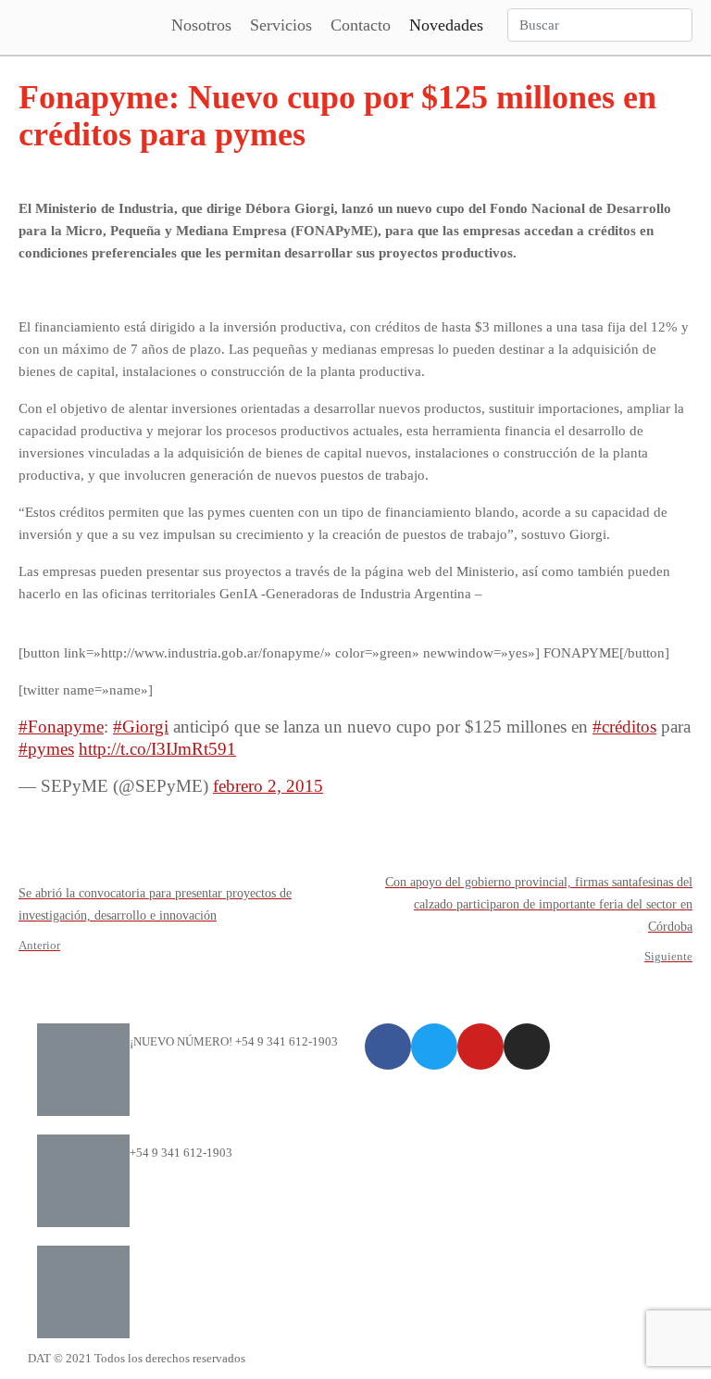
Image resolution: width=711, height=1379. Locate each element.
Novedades (446, 25)
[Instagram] (527, 1046)
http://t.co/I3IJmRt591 (157, 748)
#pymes (46, 748)
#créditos (624, 726)
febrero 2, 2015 (268, 786)
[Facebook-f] (388, 1046)
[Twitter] (434, 1046)
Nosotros (201, 25)
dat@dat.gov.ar (168, 1264)
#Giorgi (140, 726)
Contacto (361, 25)
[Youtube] (480, 1046)
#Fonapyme (61, 726)
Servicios (281, 25)
